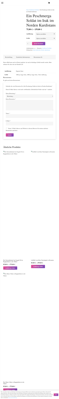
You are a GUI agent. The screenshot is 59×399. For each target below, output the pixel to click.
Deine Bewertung (11, 93)
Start (27, 10)
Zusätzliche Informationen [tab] (23, 57)
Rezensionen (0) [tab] (38, 57)
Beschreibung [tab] (8, 57)
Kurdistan (37, 50)
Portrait (42, 50)
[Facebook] (54, 3)
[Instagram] (56, 3)
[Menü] (2, 3)
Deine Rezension (11, 99)
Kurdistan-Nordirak (34, 10)
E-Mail (8, 121)
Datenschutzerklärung (12, 397)
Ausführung (29, 34)
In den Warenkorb (38, 43)
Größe (28, 38)
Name (8, 113)
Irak (34, 50)
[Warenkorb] (49, 3)
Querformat (47, 50)
